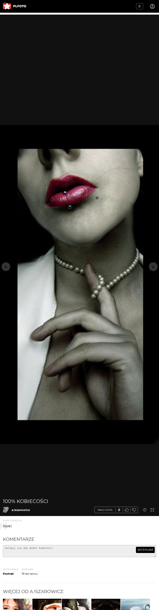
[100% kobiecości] (6, 510)
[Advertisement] (79, 42)
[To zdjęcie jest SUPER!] (119, 510)
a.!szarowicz (21, 510)
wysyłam (145, 550)
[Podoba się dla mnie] (126, 510)
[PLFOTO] (14, 6)
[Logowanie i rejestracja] (152, 6)
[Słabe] (134, 510)
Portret (8, 574)
